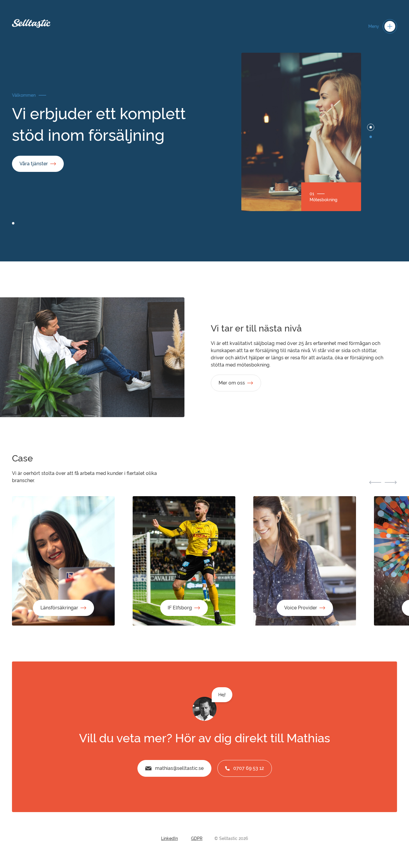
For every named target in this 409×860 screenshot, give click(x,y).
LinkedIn (169, 838)
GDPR (196, 838)
